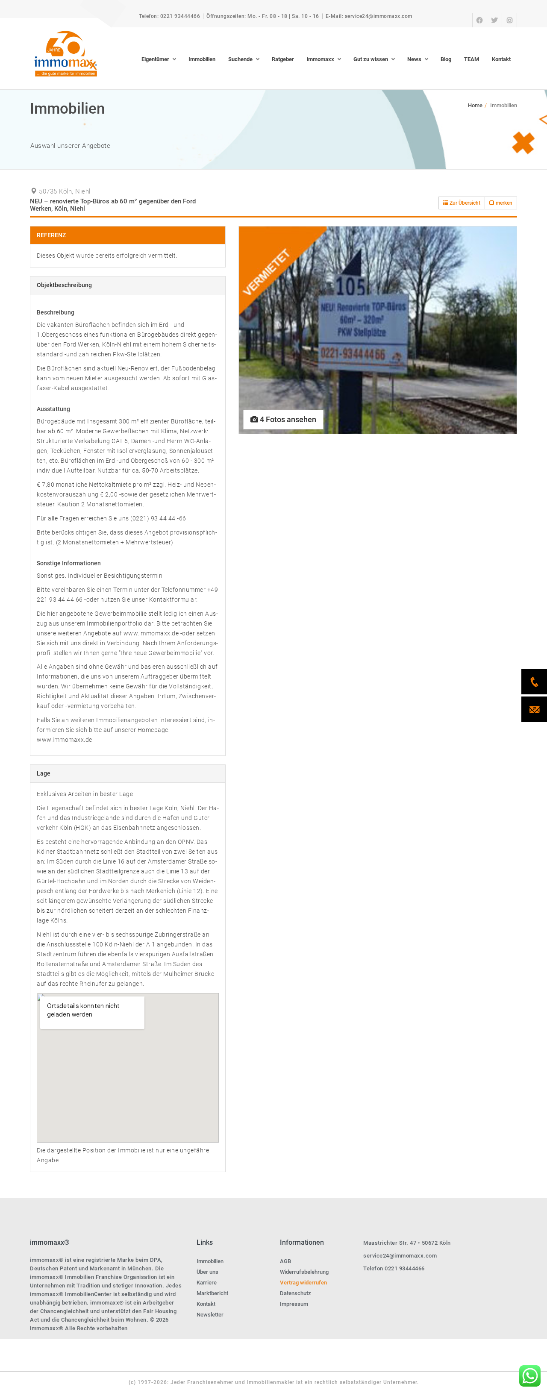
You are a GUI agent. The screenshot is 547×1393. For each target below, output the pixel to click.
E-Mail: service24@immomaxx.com (369, 16)
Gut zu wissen (370, 59)
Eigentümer (155, 59)
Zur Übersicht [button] (464, 203)
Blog (446, 59)
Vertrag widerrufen (303, 1282)
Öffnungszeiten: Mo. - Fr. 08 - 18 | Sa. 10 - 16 (262, 16)
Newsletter (210, 1314)
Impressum (294, 1304)
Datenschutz (295, 1293)
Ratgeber (283, 59)
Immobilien (201, 59)
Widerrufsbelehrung (304, 1272)
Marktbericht (212, 1293)
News (414, 59)
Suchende (240, 59)
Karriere (207, 1282)
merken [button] (503, 203)
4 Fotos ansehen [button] (287, 419)
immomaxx (320, 59)
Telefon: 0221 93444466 (169, 16)
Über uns (207, 1272)
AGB (285, 1261)
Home (475, 105)
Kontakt (501, 59)
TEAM (471, 59)
